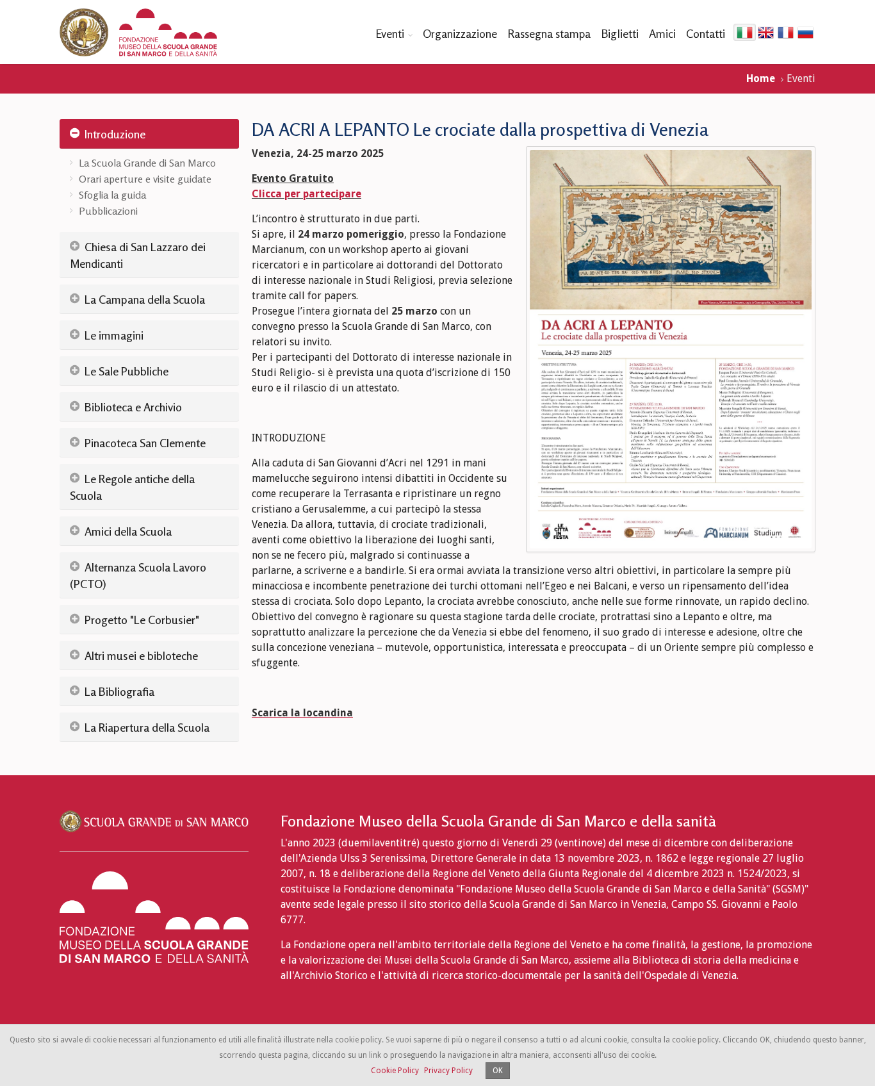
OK (498, 1070)
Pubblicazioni (108, 210)
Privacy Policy (448, 1070)
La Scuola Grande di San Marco (147, 162)
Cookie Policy (395, 1070)
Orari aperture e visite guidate (145, 178)
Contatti (705, 33)
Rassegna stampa (549, 33)
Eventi (389, 33)
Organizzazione (460, 33)
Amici (662, 33)
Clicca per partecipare (306, 194)
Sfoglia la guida (112, 194)
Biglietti (620, 33)
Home (760, 78)
